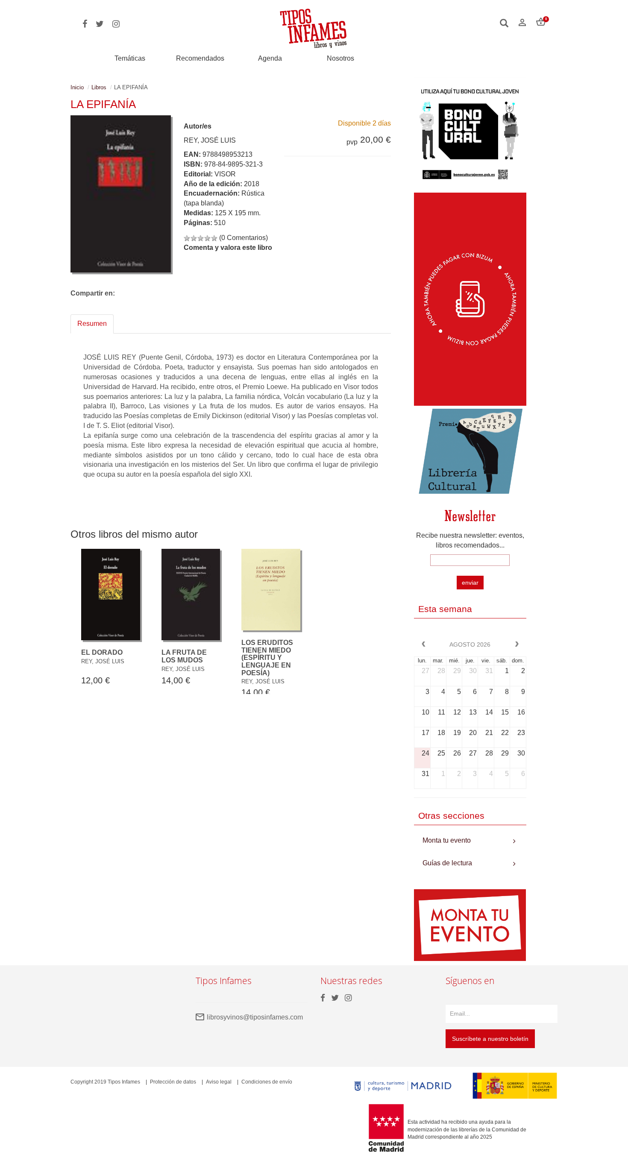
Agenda (270, 58)
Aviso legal (219, 1082)
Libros (98, 87)
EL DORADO (102, 652)
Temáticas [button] (129, 58)
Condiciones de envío (266, 1082)
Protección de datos (173, 1082)
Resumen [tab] (92, 323)
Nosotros (340, 58)
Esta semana (445, 609)
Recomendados (200, 58)
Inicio (77, 87)
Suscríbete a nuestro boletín (490, 1038)
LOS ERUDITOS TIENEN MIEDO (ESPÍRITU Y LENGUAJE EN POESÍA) (267, 657)
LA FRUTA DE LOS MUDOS (184, 656)
